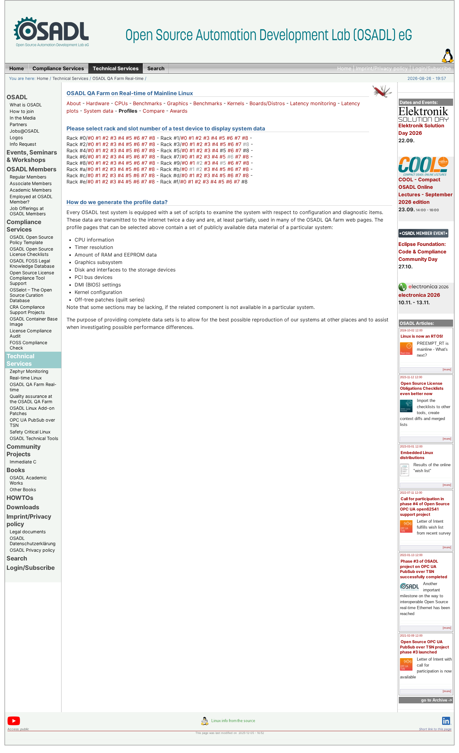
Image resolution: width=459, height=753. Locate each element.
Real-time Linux (26, 377)
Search (17, 558)
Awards (178, 111)
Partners (18, 124)
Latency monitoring (313, 103)
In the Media (23, 117)
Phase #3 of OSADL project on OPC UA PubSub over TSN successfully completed (423, 569)
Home (344, 68)
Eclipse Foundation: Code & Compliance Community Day (422, 251)
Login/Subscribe (431, 68)
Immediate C (23, 461)
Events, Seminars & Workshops (32, 156)
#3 (114, 138)
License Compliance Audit (31, 333)
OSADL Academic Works (28, 480)
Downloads (23, 507)
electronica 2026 (419, 295)
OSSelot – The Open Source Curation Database (31, 295)
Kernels (235, 103)
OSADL (17, 97)
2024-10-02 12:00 (411, 330)
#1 (99, 138)
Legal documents (28, 531)
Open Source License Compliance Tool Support (32, 278)
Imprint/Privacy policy (382, 68)
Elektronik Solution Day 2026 (421, 129)
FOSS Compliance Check (28, 345)
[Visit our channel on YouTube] (13, 724)
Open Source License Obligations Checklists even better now (421, 388)
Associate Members (31, 183)
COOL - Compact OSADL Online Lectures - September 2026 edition (425, 190)
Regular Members (28, 176)
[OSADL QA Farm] (382, 99)
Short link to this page (435, 729)
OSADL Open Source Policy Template (31, 239)
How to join (22, 111)
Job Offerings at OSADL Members (28, 211)
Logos (16, 137)
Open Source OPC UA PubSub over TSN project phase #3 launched (424, 646)
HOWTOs (20, 497)
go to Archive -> (436, 700)
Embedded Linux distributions (416, 455)
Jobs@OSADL (24, 131)
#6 (137, 138)
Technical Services (70, 78)
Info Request (23, 144)
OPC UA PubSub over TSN (32, 422)
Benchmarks (147, 103)
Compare (154, 111)
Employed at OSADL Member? (31, 199)
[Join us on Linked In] (447, 726)
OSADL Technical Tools (34, 438)
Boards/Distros (267, 103)
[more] (447, 369)
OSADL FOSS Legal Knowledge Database (32, 263)
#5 (130, 138)
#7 (145, 138)
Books (16, 470)
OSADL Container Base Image (33, 321)
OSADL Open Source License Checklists (31, 251)
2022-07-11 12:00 (411, 492)
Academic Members (31, 190)
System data (98, 111)
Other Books (23, 489)
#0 (92, 138)
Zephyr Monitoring (29, 371)
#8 (153, 138)
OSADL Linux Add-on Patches (32, 410)
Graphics (177, 103)
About (74, 103)
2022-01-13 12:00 (411, 555)
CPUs (121, 103)
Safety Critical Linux (30, 431)
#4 (122, 138)
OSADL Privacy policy (32, 550)
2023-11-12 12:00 (411, 377)
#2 (106, 138)
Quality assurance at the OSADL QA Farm (31, 399)
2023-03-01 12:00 (411, 446)
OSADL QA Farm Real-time (118, 78)
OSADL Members (32, 169)
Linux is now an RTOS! (422, 336)
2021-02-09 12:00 (411, 635)
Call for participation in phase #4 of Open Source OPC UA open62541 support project (425, 506)
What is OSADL (26, 104)
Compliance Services (24, 225)
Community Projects (24, 450)
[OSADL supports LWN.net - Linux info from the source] (229, 723)
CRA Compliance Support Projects (27, 309)
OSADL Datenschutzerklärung (33, 540)
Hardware (97, 103)
